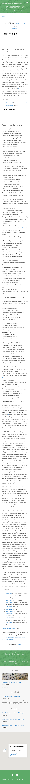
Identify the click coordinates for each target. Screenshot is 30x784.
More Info (13, 754)
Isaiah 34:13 (9, 609)
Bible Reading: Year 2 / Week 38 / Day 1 (14, 662)
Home (3, 14)
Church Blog (9, 14)
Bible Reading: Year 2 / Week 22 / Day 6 (13, 719)
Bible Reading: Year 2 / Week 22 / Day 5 (13, 725)
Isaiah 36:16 (9, 622)
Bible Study (15, 14)
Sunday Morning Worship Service (11, 696)
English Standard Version (8, 628)
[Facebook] (13, 775)
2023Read (18, 644)
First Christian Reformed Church (12, 3)
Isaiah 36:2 (9, 618)
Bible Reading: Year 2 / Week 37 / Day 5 (16, 655)
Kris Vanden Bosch (20, 23)
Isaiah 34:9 (9, 600)
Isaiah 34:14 (9, 611)
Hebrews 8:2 (9, 103)
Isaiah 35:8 (9, 613)
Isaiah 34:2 (9, 593)
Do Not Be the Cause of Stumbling (11, 682)
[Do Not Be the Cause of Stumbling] (15, 679)
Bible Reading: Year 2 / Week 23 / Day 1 (13, 713)
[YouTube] (17, 775)
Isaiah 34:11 (9, 602)
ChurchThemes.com (23, 779)
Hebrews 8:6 (9, 105)
